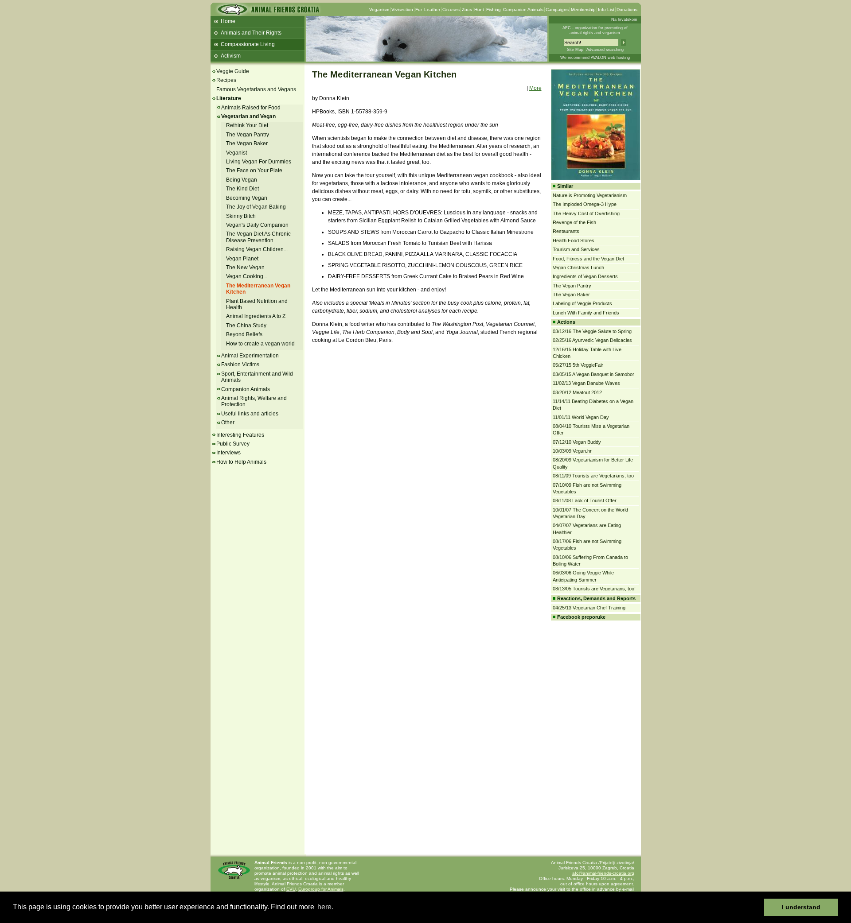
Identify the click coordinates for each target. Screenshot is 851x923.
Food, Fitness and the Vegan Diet (588, 258)
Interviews (228, 453)
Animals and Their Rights (251, 33)
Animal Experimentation (250, 356)
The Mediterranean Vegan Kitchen (258, 289)
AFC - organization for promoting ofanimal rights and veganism (595, 30)
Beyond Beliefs (244, 334)
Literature (228, 98)
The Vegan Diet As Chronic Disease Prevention (258, 237)
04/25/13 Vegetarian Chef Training (589, 607)
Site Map (575, 49)
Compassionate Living (248, 44)
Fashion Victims (240, 364)
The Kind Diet (242, 189)
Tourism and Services (576, 249)
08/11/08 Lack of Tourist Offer (585, 500)
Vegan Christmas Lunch (578, 267)
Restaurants (566, 231)
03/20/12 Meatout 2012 (577, 392)
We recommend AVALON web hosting (595, 57)
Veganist (236, 153)
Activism (231, 56)
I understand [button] (801, 907)
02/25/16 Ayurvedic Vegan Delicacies (592, 340)
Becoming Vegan (246, 198)
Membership (583, 9)
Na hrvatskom (624, 19)
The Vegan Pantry (247, 135)
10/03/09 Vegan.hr (572, 451)
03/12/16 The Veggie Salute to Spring (592, 331)
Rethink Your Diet (247, 125)
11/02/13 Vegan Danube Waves (586, 383)
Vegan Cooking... (246, 276)
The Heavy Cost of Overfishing (586, 213)
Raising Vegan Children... (257, 249)
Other (227, 422)
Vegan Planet (242, 259)
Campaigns (557, 9)
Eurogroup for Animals (321, 889)
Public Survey (233, 444)
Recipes (226, 80)
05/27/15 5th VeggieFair (578, 365)
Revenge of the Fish (574, 222)
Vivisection (402, 9)
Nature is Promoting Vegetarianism (590, 195)
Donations (627, 9)
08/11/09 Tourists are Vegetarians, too (593, 475)
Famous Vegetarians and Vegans (256, 89)
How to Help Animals (241, 462)
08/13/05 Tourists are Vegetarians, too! (594, 588)
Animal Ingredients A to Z (255, 316)
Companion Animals (523, 9)
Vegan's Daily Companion (257, 225)
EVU (291, 889)
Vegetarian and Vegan (248, 116)
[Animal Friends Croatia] (267, 12)
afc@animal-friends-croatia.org (603, 873)
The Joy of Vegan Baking (256, 207)
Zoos (467, 9)
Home (228, 21)
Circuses (451, 9)
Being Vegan (241, 180)
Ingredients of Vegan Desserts (585, 276)
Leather (432, 9)
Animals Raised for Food (251, 108)
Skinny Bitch (241, 216)
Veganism (379, 9)
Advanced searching (605, 49)
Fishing (493, 9)
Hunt (479, 9)
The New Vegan (245, 267)
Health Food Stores (573, 240)
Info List (606, 9)
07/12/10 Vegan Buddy (577, 442)
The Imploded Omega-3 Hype (585, 204)
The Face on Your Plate (254, 170)
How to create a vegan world (260, 344)
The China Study (246, 325)
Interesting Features (240, 435)
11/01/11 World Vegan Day (581, 417)
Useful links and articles (249, 414)
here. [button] (325, 907)
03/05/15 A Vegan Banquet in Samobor (593, 374)
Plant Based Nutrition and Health (257, 304)
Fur (418, 9)
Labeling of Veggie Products (582, 303)
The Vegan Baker (247, 143)
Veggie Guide (232, 71)
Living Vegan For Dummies (258, 162)
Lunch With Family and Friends (586, 312)
